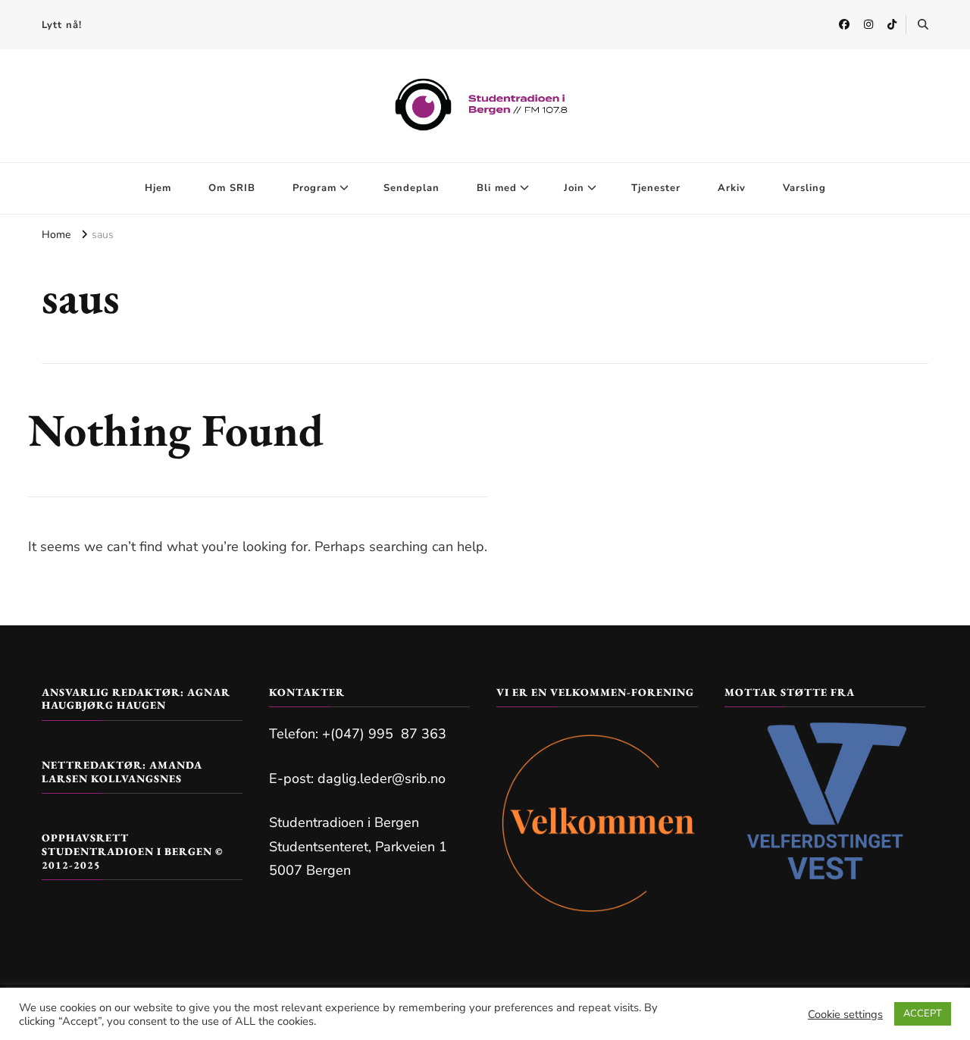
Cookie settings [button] (845, 1014)
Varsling (804, 188)
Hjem (158, 188)
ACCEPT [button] (922, 1013)
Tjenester (656, 188)
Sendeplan (411, 188)
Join (574, 188)
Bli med (497, 188)
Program (314, 188)
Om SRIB (231, 188)
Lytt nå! (62, 25)
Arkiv (732, 188)
